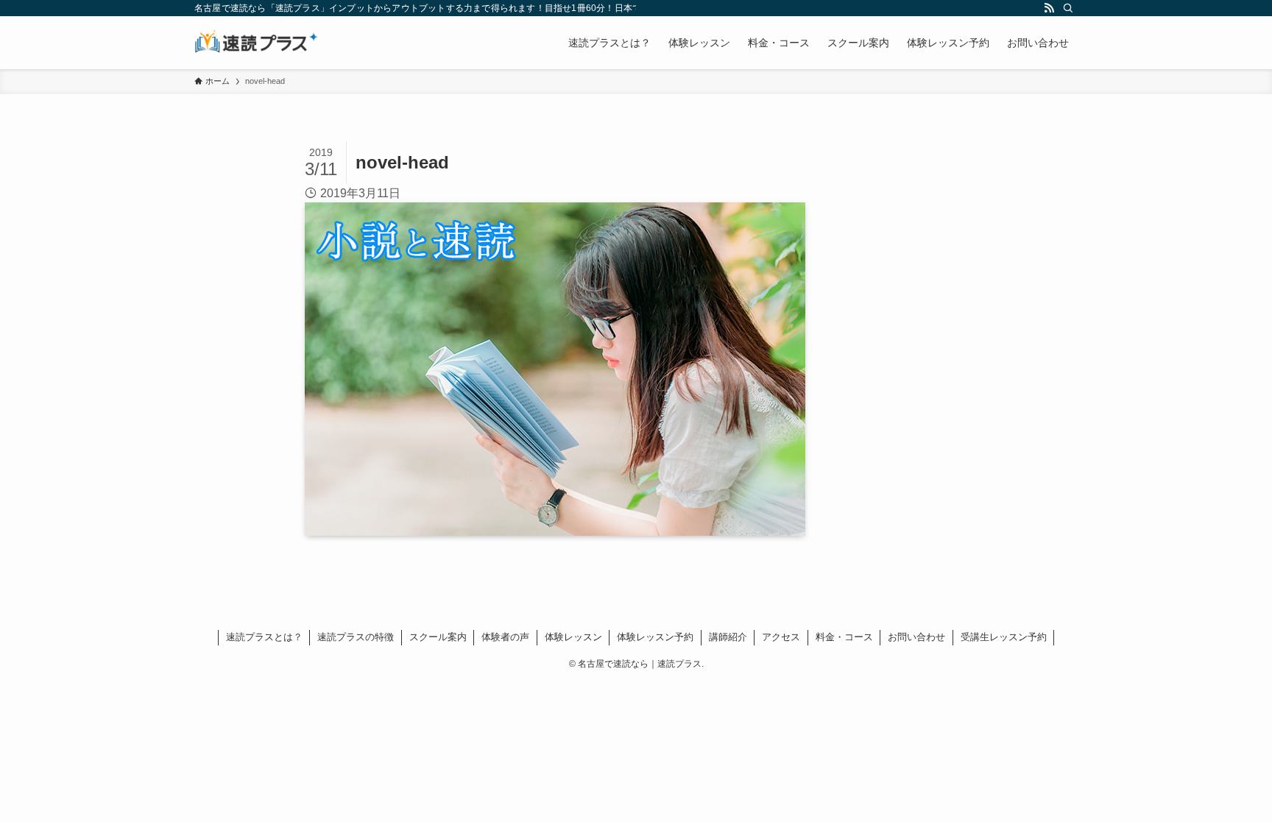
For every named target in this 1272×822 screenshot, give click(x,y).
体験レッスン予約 (655, 636)
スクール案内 (438, 636)
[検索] (1068, 8)
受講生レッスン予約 (1004, 636)
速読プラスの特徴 (355, 636)
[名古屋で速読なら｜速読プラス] (256, 42)
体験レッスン (573, 636)
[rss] (1049, 8)
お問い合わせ (916, 636)
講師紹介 (728, 636)
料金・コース (844, 636)
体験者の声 (505, 636)
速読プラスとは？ (264, 636)
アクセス (781, 636)
